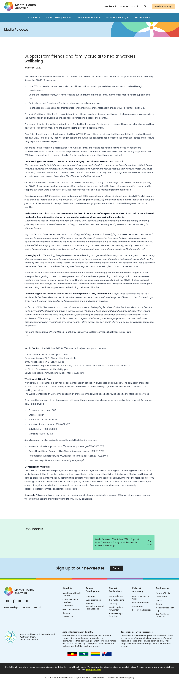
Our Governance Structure (70, 600)
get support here (93, 669)
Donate (124, 6)
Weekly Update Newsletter (116, 608)
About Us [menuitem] (33, 17)
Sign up (116, 568)
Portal (134, 6)
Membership (110, 6)
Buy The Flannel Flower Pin (163, 615)
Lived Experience (93, 600)
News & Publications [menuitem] (87, 17)
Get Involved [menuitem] (141, 17)
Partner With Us (163, 593)
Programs (90, 596)
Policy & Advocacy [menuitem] (116, 17)
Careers (66, 613)
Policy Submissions (140, 602)
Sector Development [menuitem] (57, 17)
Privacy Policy (98, 677)
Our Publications (116, 600)
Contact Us (68, 616)
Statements (137, 606)
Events (159, 600)
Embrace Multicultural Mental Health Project (95, 606)
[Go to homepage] (20, 6)
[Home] (19, 591)
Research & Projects (141, 610)
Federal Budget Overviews (116, 615)
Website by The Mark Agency (121, 677)
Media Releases (116, 596)
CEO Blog (113, 603)
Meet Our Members (71, 609)
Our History (68, 605)
